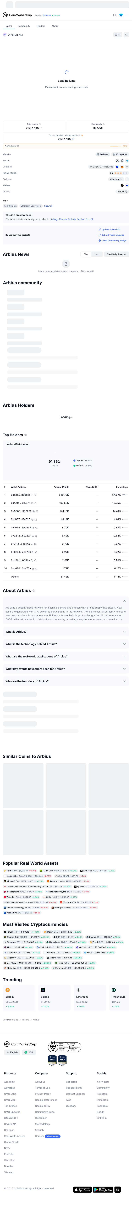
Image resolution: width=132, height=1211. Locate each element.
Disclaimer (41, 1118)
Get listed (71, 1082)
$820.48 (107, 943)
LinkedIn (102, 1118)
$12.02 (55, 948)
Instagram (102, 1100)
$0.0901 (25, 958)
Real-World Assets (14, 1137)
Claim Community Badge (114, 240)
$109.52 (104, 938)
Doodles (8, 1167)
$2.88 (29, 964)
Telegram (102, 1094)
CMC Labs (10, 1094)
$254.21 (63, 953)
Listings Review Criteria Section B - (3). (72, 218)
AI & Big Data (10, 206)
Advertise (9, 1088)
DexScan (9, 1131)
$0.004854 (74, 969)
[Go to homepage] (17, 15)
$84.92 (67, 943)
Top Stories (10, 1106)
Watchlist (9, 1161)
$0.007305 (97, 948)
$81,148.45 (63, 933)
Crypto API (10, 1124)
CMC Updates (12, 1112)
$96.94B (47, 15)
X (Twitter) (103, 1082)
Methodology (42, 1124)
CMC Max (9, 1100)
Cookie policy (42, 1106)
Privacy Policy (43, 1094)
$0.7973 (100, 953)
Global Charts (11, 1143)
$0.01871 (28, 938)
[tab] (86, 254)
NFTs (7, 1149)
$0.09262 (19, 948)
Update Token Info (111, 229)
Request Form (74, 1088)
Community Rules (45, 1112)
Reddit (100, 1112)
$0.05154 (23, 933)
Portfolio (8, 1155)
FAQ (68, 1100)
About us (40, 1082)
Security (39, 1131)
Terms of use (42, 1088)
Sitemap (8, 1173)
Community (103, 1088)
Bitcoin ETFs (11, 1118)
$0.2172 (23, 953)
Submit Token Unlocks (113, 235)
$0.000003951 (76, 964)
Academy (9, 1082)
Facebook (102, 1106)
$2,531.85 (24, 943)
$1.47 (69, 938)
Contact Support (75, 1094)
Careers (39, 1137)
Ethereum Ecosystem (31, 206)
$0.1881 (66, 958)
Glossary (71, 1106)
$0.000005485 (27, 969)
